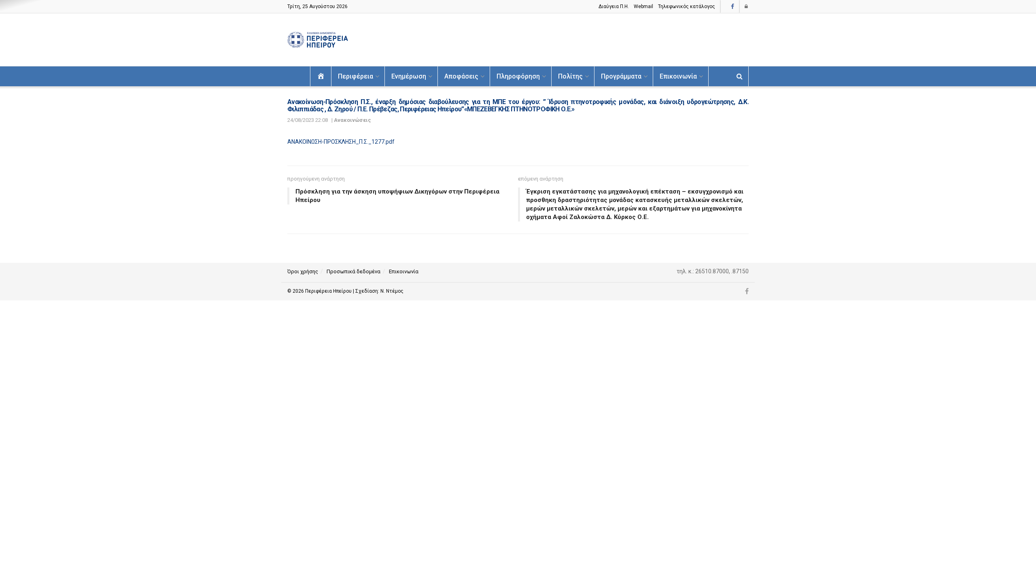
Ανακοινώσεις (352, 120)
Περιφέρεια (355, 76)
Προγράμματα (621, 76)
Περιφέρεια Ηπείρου (329, 291)
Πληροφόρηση (518, 76)
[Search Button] (740, 76)
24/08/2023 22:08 (307, 120)
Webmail (643, 6)
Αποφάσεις (461, 76)
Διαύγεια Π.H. (614, 6)
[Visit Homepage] (317, 40)
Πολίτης (570, 76)
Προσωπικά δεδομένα (353, 271)
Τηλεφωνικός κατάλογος (686, 6)
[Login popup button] (747, 6)
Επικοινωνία (678, 76)
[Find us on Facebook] (732, 6)
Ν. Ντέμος (391, 291)
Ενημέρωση (408, 76)
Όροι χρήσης (302, 271)
